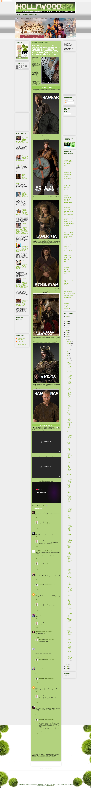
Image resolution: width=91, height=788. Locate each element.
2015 (67, 336)
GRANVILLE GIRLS (68, 232)
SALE (65, 230)
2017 (67, 332)
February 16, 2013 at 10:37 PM (47, 550)
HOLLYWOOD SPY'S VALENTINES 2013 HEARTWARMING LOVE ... (69, 509)
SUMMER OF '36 (67, 244)
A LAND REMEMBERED (69, 293)
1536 (65, 261)
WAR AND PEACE (68, 250)
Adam (37, 615)
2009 (67, 668)
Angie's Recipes (21, 341)
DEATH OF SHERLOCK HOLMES (69, 300)
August (68, 349)
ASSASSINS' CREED (68, 242)
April (68, 357)
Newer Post (34, 764)
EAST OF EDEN (67, 178)
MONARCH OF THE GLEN (68, 306)
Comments (68, 102)
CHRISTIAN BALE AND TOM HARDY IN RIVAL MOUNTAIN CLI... (69, 426)
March (68, 358)
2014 (67, 338)
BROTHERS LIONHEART (67, 284)
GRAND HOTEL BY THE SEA (69, 264)
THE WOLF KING (68, 291)
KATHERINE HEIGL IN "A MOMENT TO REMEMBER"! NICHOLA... (69, 539)
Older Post (58, 764)
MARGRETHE (67, 271)
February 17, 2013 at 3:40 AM (44, 593)
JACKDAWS (66, 303)
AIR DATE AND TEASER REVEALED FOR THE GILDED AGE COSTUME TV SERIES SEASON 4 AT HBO (22, 302)
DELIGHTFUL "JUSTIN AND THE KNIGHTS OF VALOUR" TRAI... (69, 468)
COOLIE (66, 165)
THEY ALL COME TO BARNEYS (68, 215)
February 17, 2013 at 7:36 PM (49, 659)
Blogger (52, 785)
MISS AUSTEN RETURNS (67, 200)
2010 (67, 666)
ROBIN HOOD (67, 181)
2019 (67, 329)
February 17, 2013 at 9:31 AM (42, 648)
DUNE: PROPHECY (68, 174)
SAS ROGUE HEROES (68, 158)
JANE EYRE (66, 259)
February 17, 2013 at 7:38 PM (49, 695)
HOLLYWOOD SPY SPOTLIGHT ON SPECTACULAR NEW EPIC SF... (69, 406)
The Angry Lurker (39, 533)
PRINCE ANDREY (68, 240)
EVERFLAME (67, 308)
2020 (67, 327)
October (68, 345)
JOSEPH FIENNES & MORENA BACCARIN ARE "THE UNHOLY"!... (69, 581)
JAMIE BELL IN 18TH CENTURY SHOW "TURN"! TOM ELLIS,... (69, 366)
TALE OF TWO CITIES (69, 223)
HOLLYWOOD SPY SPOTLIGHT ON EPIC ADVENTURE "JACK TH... (69, 458)
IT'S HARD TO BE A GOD (68, 281)
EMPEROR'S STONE (68, 295)
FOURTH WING (67, 297)
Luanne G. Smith (38, 550)
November (69, 343)
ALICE (65, 248)
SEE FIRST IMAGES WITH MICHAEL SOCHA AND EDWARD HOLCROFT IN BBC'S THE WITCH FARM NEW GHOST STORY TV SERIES (21, 179)
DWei (36, 648)
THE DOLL (66, 276)
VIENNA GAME (67, 168)
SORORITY (66, 267)
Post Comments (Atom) (48, 768)
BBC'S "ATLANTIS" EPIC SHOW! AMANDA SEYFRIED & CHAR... (69, 519)
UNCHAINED (67, 246)
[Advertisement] (21, 90)
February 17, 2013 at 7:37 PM (49, 678)
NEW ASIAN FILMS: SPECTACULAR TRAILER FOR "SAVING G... (69, 436)
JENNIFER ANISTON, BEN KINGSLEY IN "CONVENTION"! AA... (69, 570)
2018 (67, 330)
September (69, 346)
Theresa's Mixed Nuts (22, 344)
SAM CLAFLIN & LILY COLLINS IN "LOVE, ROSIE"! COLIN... (69, 591)
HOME (18, 14)
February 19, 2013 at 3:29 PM (49, 719)
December (69, 341)
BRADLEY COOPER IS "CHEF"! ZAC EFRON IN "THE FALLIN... (69, 645)
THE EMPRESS (67, 155)
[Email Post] (46, 505)
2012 (67, 663)
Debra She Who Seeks (39, 574)
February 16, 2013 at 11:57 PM (50, 584)
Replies (38, 519)
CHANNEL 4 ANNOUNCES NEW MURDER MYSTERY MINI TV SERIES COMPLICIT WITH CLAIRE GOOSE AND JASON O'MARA (22, 140)
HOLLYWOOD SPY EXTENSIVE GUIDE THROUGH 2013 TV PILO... (69, 635)
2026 (67, 316)
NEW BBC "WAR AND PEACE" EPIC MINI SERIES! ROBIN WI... (69, 447)
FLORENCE (66, 225)
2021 (67, 325)
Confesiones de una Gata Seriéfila (21, 338)
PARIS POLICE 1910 (68, 234)
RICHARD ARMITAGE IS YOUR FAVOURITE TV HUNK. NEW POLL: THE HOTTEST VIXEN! (22, 212)
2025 (67, 318)
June (68, 353)
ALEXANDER (67, 253)
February (69, 360)
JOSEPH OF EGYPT (68, 202)
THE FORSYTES (67, 172)
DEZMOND (41, 522)
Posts (67, 100)
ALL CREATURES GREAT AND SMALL (68, 161)
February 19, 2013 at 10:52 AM (47, 706)
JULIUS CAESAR (67, 255)
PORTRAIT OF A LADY (69, 286)
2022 (67, 323)
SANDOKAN (66, 170)
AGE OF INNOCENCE (68, 221)
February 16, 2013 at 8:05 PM (49, 540)
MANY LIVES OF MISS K (69, 212)
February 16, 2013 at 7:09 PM (49, 522)
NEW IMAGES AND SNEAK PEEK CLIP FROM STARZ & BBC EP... (69, 550)
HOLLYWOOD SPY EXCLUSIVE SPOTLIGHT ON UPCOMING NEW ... (69, 561)
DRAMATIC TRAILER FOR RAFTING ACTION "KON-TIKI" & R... (69, 375)
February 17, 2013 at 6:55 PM (43, 668)
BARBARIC (66, 176)
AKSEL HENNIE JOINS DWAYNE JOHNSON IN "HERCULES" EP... (69, 416)
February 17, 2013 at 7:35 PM (49, 604)
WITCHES (66, 269)
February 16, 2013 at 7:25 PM (47, 532)
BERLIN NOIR (67, 207)
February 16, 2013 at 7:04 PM (46, 511)
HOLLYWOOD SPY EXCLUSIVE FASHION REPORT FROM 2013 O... (69, 385)
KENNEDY (66, 278)
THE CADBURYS (67, 289)
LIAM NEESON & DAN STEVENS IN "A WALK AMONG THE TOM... (69, 500)
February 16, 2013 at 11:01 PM (50, 563)
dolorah (37, 668)
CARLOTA (66, 189)
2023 (67, 321)
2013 (67, 339)
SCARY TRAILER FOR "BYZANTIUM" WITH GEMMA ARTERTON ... (69, 601)
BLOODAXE (66, 187)
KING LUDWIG (67, 257)
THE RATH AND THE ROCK (68, 218)
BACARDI (66, 183)
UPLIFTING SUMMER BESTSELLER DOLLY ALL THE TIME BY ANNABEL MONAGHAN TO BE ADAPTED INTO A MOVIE (22, 247)
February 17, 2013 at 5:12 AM (47, 631)
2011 (67, 664)
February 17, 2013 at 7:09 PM (44, 686)
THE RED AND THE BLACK (68, 237)
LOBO (65, 273)
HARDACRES (67, 163)
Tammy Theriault (39, 631)
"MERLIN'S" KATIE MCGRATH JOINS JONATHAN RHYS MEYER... (69, 655)
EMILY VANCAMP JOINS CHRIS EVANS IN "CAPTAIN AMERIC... (69, 623)
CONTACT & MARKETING (30, 14)
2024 (67, 320)
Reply (36, 517)
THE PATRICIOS (67, 197)
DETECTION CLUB (68, 209)
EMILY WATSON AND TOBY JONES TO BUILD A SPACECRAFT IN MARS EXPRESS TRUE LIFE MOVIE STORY (22, 196)
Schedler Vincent (39, 512)
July (68, 351)
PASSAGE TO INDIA (68, 191)
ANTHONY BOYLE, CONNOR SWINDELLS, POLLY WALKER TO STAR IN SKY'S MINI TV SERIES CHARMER (22, 264)
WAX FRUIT (66, 205)
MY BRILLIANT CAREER (67, 194)
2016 (67, 334)
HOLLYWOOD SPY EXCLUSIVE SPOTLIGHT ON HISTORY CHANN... (69, 478)
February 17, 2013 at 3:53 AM (43, 614)
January (68, 660)
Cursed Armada (38, 706)
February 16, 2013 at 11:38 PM (48, 574)
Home (46, 764)
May (68, 355)
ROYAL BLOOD (67, 185)
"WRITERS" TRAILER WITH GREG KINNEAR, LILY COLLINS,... (69, 529)
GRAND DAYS (67, 228)
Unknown (37, 594)
